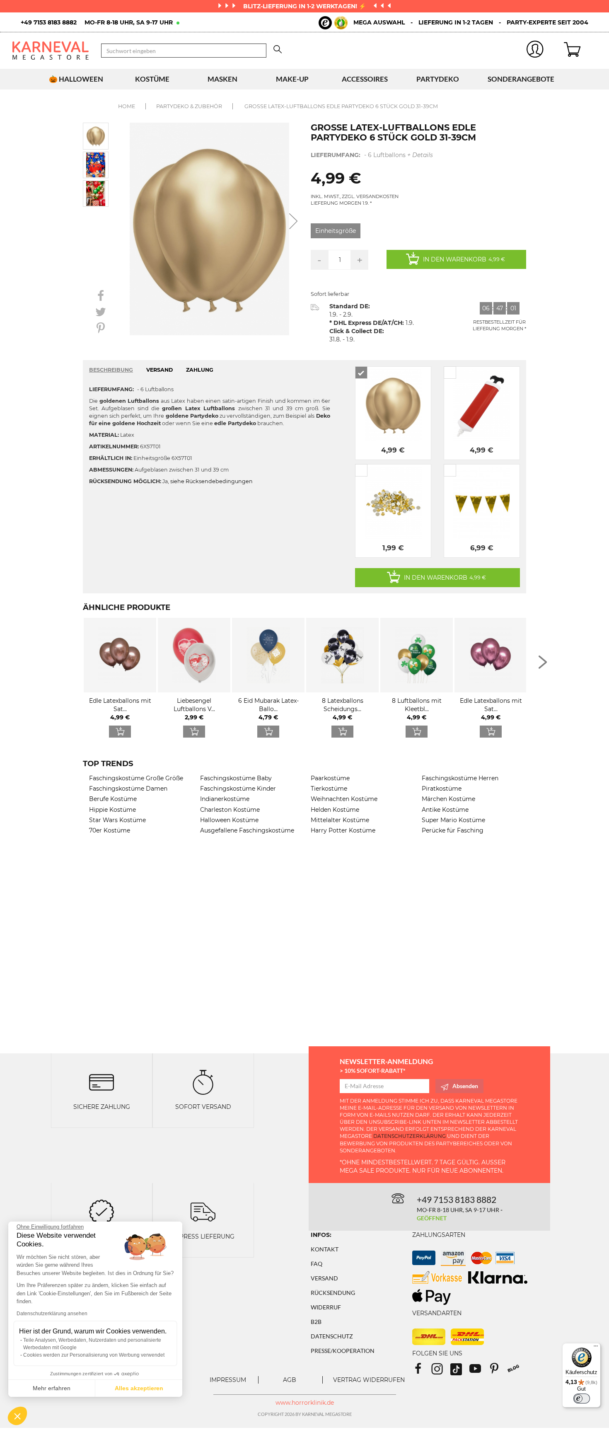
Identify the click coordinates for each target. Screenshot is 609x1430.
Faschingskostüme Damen (128, 788)
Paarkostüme (330, 778)
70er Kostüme (109, 830)
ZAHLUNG (199, 370)
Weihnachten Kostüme (344, 799)
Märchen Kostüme (448, 799)
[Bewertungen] (101, 1211)
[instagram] (440, 1371)
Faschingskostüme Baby (236, 778)
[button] (17, 1416)
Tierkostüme (329, 788)
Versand (324, 1278)
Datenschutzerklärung (409, 1136)
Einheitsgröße (335, 231)
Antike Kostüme (445, 809)
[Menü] (596, 1348)
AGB (289, 1380)
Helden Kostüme (335, 809)
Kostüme (152, 79)
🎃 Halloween (76, 79)
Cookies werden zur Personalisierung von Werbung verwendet (93, 1355)
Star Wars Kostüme (117, 820)
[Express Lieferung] (203, 1211)
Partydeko (437, 79)
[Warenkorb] (580, 50)
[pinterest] (498, 1371)
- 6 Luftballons (372, 155)
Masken (222, 79)
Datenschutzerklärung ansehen (52, 1313)
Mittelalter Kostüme (340, 820)
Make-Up (292, 79)
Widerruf (326, 1307)
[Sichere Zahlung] (101, 1081)
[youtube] (478, 1371)
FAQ (316, 1263)
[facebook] (421, 1371)
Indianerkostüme (224, 799)
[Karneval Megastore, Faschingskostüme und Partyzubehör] (50, 50)
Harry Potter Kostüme (343, 830)
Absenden (465, 1085)
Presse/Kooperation (343, 1350)
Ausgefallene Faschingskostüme (247, 830)
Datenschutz (332, 1336)
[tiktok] (459, 1371)
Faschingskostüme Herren (460, 778)
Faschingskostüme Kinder (238, 788)
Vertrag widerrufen (369, 1380)
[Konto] (535, 50)
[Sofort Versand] (203, 1081)
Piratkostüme (442, 788)
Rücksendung (333, 1292)
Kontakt (324, 1249)
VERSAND (159, 370)
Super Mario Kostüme (453, 820)
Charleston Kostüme (230, 809)
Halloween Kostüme (229, 820)
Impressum (228, 1380)
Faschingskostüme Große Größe (136, 778)
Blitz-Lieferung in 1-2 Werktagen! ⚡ (305, 6)
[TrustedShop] (333, 22)
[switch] (581, 1398)
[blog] (516, 1371)
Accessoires (365, 79)
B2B (316, 1321)
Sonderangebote (521, 79)
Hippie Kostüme (112, 809)
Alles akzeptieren (139, 1388)
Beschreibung (111, 370)
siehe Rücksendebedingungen (211, 481)
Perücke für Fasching (452, 830)
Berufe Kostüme (113, 799)
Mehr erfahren (51, 1388)
